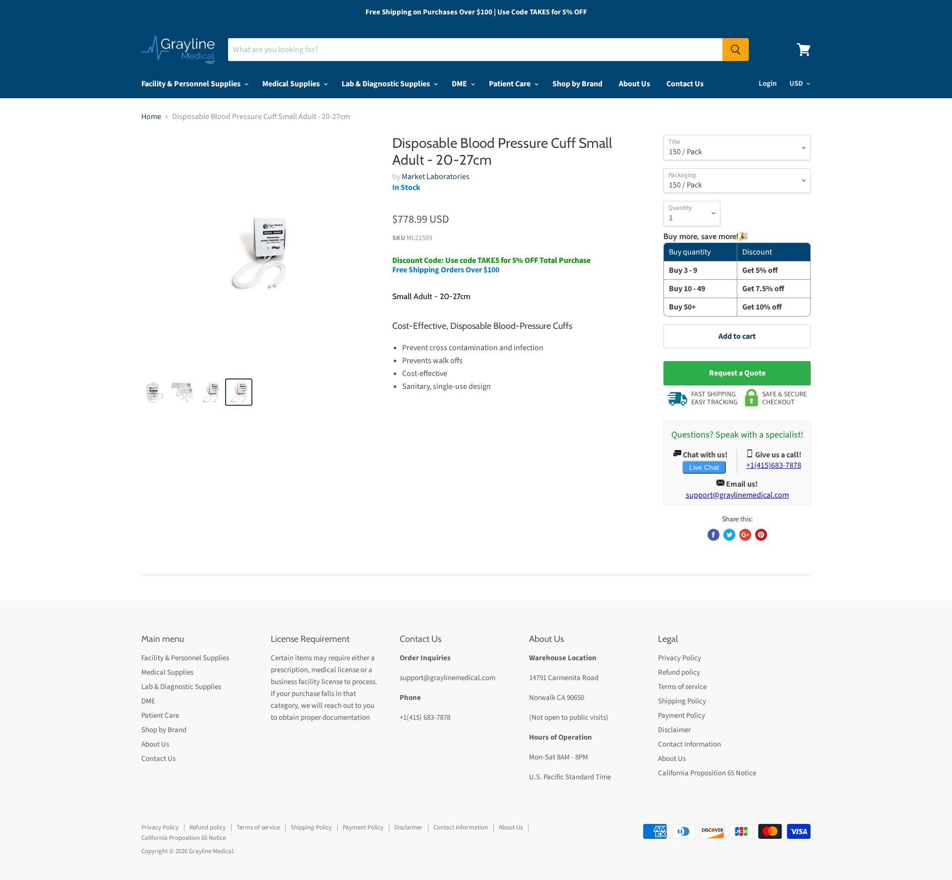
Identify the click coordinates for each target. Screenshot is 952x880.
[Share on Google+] (745, 535)
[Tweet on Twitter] (729, 535)
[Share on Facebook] (713, 535)
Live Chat (704, 467)
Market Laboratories (436, 176)
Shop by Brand (577, 83)
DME (460, 83)
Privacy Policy (679, 658)
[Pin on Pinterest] (761, 535)
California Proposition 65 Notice (707, 773)
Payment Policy (681, 715)
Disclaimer (674, 730)
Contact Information (689, 744)
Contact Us (685, 83)
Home (151, 116)
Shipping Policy (682, 701)
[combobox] (475, 49)
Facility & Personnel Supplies (191, 83)
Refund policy (679, 672)
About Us (634, 83)
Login (768, 83)
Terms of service (682, 687)
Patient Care (510, 83)
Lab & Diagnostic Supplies (386, 83)
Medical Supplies (291, 83)
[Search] (735, 49)
